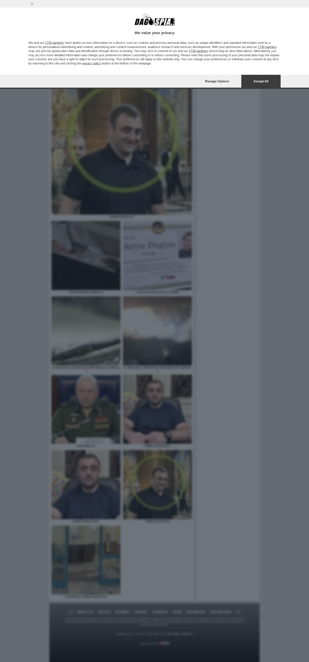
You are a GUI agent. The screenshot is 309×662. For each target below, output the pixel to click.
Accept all (261, 81)
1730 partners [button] (54, 42)
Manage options (217, 81)
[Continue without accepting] (32, 4)
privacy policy (91, 63)
